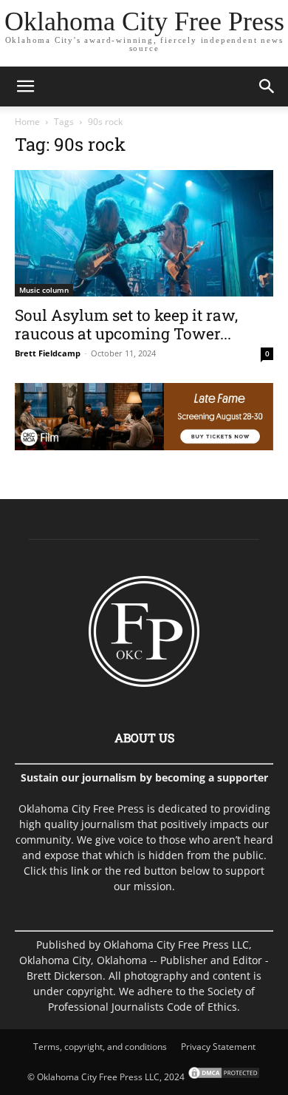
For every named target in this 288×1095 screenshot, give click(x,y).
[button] (25, 86)
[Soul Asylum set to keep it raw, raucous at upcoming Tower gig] (144, 233)
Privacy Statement (218, 1046)
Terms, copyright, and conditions (100, 1046)
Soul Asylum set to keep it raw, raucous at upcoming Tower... (126, 324)
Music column (44, 290)
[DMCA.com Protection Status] (223, 1077)
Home (27, 121)
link (80, 871)
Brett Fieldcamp (47, 353)
